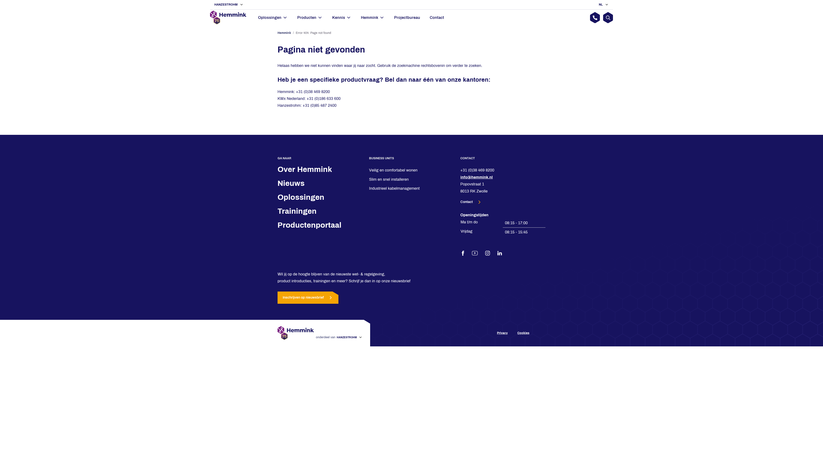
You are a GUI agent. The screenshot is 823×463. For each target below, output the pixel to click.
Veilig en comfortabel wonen (393, 170)
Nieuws (291, 183)
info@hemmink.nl (476, 177)
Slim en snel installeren (389, 179)
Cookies (523, 333)
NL (601, 4)
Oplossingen (301, 197)
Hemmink (284, 33)
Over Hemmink (305, 169)
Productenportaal (309, 225)
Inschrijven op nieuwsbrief (303, 297)
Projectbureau (407, 17)
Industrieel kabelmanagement (394, 188)
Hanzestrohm (226, 4)
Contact (437, 17)
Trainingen (297, 211)
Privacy (502, 333)
